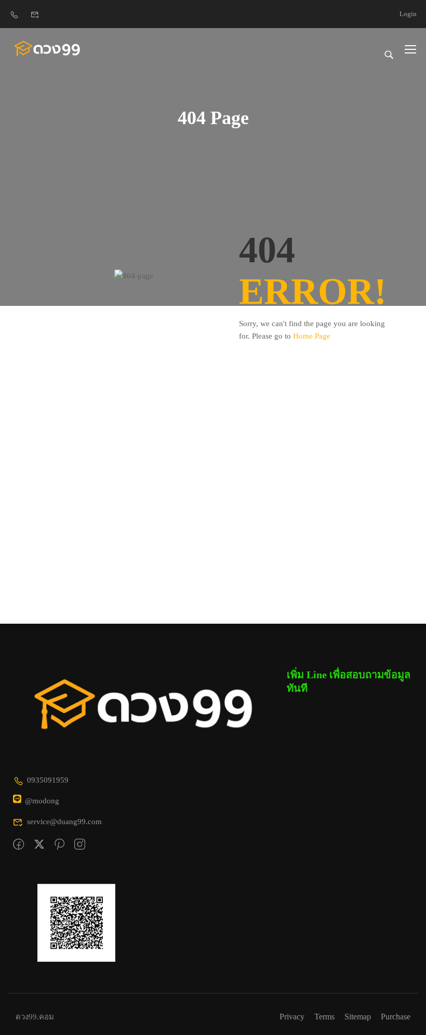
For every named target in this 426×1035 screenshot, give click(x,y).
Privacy (291, 1016)
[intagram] (79, 845)
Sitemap (357, 1016)
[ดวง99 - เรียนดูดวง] (47, 48)
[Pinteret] (59, 845)
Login (408, 14)
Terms (324, 1016)
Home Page (311, 336)
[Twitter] (39, 845)
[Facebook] (18, 845)
